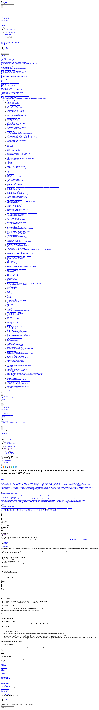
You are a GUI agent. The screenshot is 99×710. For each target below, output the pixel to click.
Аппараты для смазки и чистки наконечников (18, 504)
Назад (9, 450)
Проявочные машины (69, 498)
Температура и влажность (15, 485)
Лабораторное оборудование (25, 487)
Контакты (3, 672)
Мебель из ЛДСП (75, 485)
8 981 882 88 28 (4, 20)
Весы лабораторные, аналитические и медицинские (28, 488)
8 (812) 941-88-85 (5, 17)
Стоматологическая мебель (7, 495)
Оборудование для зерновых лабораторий (31, 485)
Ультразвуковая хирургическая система (35, 500)
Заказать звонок (4, 53)
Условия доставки (5, 677)
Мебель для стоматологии (31, 495)
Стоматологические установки (15, 501)
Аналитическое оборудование (14, 489)
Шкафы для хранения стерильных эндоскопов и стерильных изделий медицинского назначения (53, 483)
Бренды (2, 664)
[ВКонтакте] (1, 467)
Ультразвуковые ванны (27, 502)
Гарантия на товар (5, 678)
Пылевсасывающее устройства (56, 498)
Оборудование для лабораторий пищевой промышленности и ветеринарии (55, 489)
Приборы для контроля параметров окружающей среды (54, 487)
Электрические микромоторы (65, 508)
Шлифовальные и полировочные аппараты (55, 500)
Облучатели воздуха (55, 502)
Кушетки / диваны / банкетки (64, 485)
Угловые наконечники (39, 508)
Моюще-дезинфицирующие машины (69, 502)
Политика (3, 679)
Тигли (2, 498)
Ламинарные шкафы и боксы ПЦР (69, 484)
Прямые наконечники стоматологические (23, 508)
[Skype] (13, 467)
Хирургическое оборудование (45, 495)
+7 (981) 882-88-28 (14, 42)
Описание (5, 542)
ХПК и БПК (71, 487)
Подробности (4, 534)
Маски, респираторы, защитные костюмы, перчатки (48, 484)
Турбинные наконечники (7, 508)
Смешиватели (83, 498)
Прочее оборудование (42, 498)
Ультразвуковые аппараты (19, 500)
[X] (7, 467)
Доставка (5, 546)
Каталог (3, 661)
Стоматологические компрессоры (66, 501)
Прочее (35, 498)
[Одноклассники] (3, 467)
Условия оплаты (5, 675)
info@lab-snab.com (6, 34)
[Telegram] (16, 467)
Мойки (2, 483)
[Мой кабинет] (1, 412)
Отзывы (5, 543)
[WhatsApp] (11, 467)
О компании (4, 668)
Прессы (16, 498)
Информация (4, 673)
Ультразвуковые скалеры (16, 502)
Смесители (77, 498)
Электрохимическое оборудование (18, 491)
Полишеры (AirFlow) (9, 498)
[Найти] (2, 7)
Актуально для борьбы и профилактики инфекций (16, 483)
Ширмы (55, 485)
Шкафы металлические (12, 487)
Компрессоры (22, 495)
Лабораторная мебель (47, 485)
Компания (3, 665)
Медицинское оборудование (48, 488)
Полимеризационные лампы (51, 501)
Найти (2, 707)
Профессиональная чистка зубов (26, 498)
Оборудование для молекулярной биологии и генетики (21, 484)
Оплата (5, 544)
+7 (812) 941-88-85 (5, 42)
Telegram (5, 39)
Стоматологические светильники (41, 502)
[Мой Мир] (5, 467)
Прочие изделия (36, 487)
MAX (4, 700)
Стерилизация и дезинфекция (29, 489)
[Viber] (9, 467)
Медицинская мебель (79, 487)
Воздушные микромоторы (51, 508)
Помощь (3, 681)
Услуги (2, 662)
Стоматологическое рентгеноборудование (33, 501)
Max (2, 43)
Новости (3, 669)
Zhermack (16, 495)
